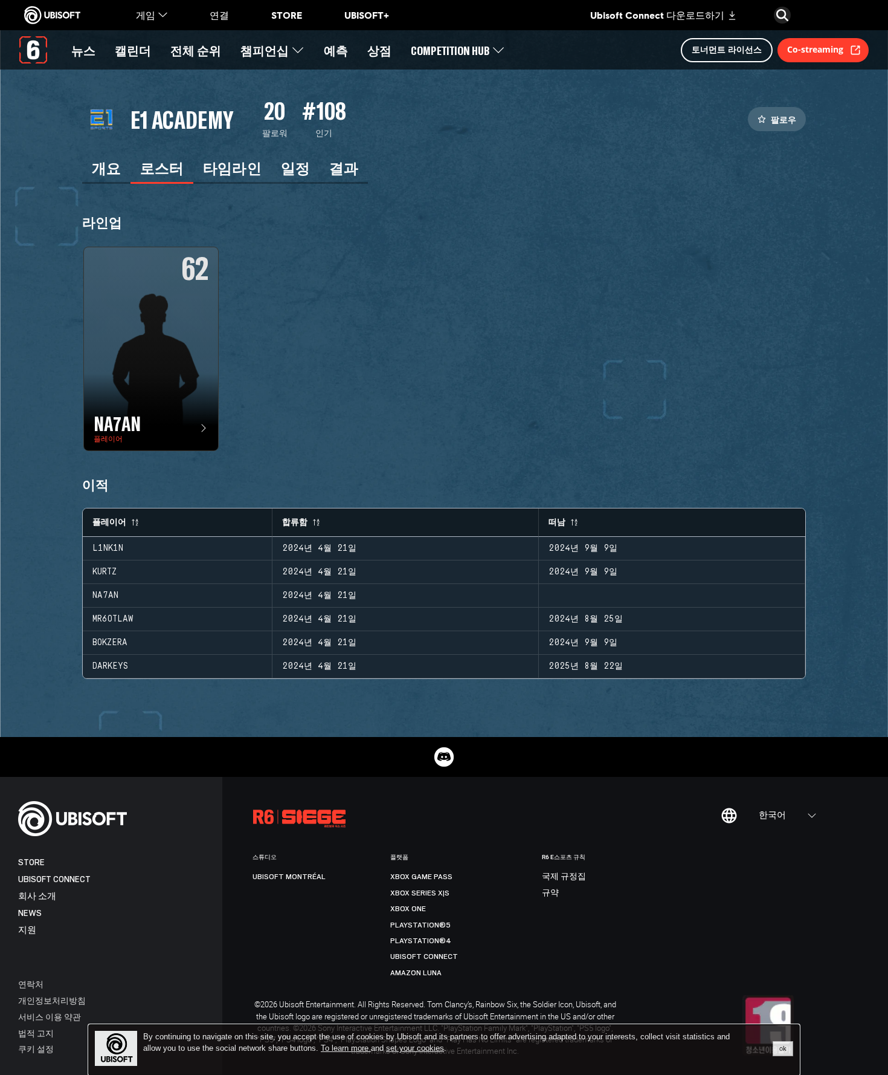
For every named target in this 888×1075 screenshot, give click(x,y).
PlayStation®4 (420, 941)
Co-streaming (815, 49)
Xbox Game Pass (421, 876)
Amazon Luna (416, 973)
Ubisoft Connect (54, 879)
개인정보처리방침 (52, 1000)
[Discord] (444, 757)
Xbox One (408, 908)
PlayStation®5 (420, 925)
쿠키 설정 (36, 1048)
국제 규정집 (564, 876)
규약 (550, 893)
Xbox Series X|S (419, 893)
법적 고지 (36, 1033)
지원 (27, 930)
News (30, 913)
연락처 (30, 984)
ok (783, 1048)
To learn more (346, 1048)
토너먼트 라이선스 (727, 49)
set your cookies (415, 1048)
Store (31, 862)
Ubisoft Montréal (289, 876)
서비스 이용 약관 (49, 1016)
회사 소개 (37, 896)
